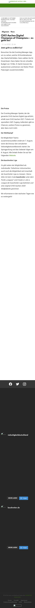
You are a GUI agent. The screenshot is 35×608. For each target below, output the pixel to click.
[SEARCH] (33, 5)
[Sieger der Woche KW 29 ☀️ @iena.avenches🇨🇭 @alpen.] (17, 542)
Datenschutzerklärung (10, 602)
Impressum (24, 600)
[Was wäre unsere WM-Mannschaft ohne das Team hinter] (17, 455)
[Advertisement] (17, 358)
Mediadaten (28, 602)
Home (10, 600)
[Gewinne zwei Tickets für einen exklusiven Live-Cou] (17, 526)
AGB (20, 602)
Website (12, 155)
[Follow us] (29, 5)
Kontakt (16, 600)
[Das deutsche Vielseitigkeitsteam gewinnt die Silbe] (17, 483)
